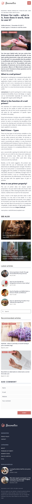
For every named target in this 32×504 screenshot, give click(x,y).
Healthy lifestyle (6, 456)
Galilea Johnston (5, 25)
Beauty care (12, 32)
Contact (3, 439)
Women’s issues (5, 453)
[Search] (3, 311)
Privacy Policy (5, 436)
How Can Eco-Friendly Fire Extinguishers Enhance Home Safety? (20, 282)
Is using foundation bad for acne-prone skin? (20, 469)
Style (2, 459)
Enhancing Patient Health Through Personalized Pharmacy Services (19, 272)
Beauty (5, 32)
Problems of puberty (7, 451)
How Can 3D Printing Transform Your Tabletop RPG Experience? (19, 301)
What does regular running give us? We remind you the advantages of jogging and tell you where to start (20, 479)
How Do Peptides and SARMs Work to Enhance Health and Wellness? (20, 292)
